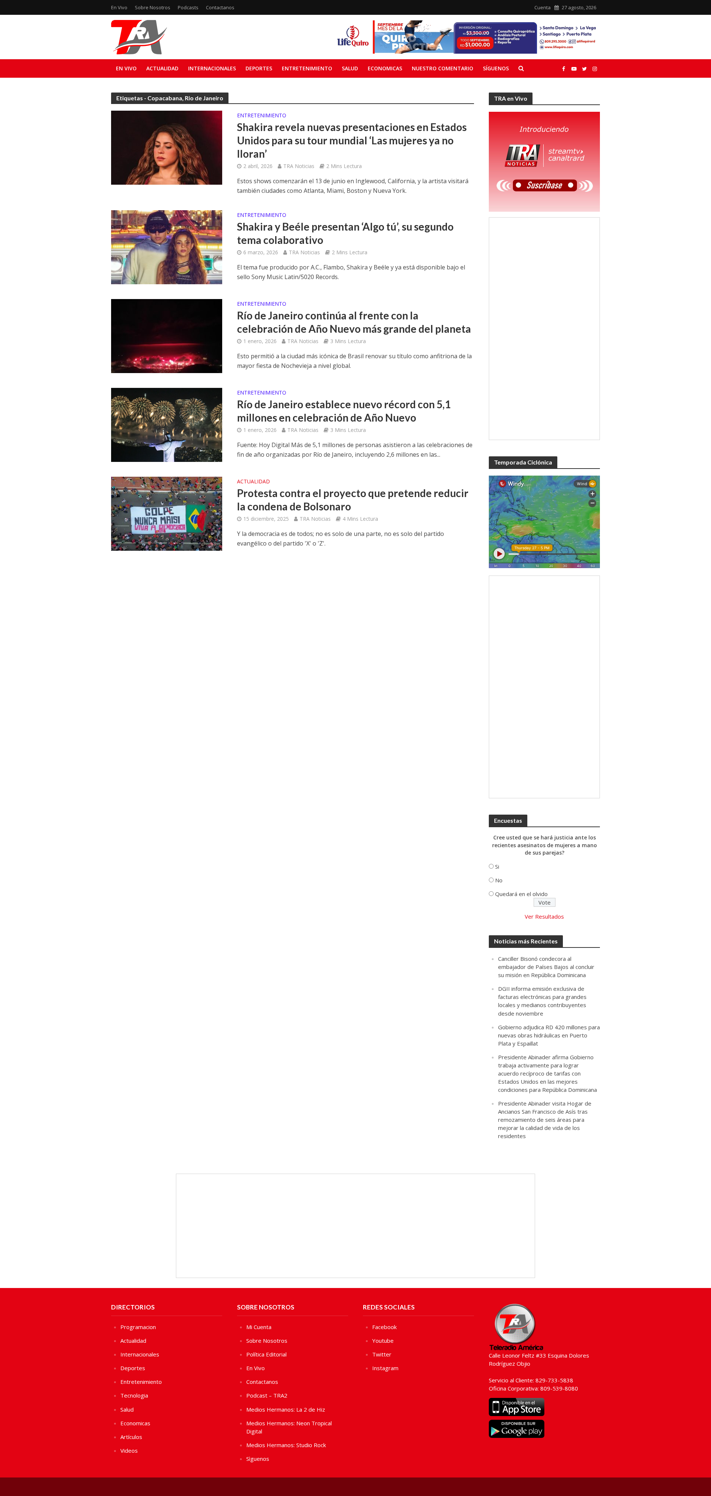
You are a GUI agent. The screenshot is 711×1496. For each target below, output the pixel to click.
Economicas (385, 68)
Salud (350, 68)
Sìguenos (257, 1458)
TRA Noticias (298, 166)
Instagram (385, 1368)
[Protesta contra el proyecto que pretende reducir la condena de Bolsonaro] (166, 513)
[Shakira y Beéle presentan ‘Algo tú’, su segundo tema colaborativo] (166, 246)
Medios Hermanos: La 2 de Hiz (285, 1409)
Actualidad (162, 68)
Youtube (383, 1340)
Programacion (138, 1327)
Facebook (384, 1327)
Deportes (259, 68)
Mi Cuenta (258, 1327)
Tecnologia (134, 1395)
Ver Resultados (544, 916)
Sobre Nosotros (152, 7)
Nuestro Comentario (442, 68)
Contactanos (220, 7)
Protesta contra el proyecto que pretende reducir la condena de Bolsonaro (352, 500)
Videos (129, 1450)
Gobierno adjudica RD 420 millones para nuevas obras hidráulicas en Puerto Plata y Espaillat (549, 1035)
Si (497, 866)
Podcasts (188, 7)
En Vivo (119, 7)
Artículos (131, 1436)
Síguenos (496, 68)
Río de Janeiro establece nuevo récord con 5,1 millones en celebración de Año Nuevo (344, 411)
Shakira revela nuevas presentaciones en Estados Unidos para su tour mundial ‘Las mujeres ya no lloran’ (352, 140)
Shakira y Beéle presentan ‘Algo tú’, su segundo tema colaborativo (345, 233)
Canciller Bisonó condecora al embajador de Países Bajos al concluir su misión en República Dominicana (546, 967)
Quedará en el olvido (521, 894)
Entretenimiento (307, 68)
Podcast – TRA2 (266, 1395)
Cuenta (542, 7)
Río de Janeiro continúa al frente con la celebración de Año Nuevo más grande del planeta (354, 322)
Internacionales (212, 68)
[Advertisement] (544, 329)
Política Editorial (266, 1354)
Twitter (381, 1354)
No (499, 880)
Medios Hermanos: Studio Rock (286, 1445)
